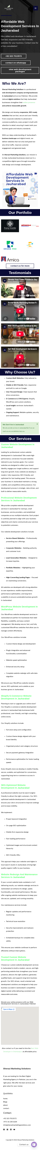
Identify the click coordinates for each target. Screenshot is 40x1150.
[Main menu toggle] (35, 8)
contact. (6, 1108)
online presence (29, 102)
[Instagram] (7, 1129)
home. (5, 1098)
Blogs (5, 1102)
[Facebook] (4, 1129)
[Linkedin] (11, 1129)
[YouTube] (14, 1129)
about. (5, 1105)
